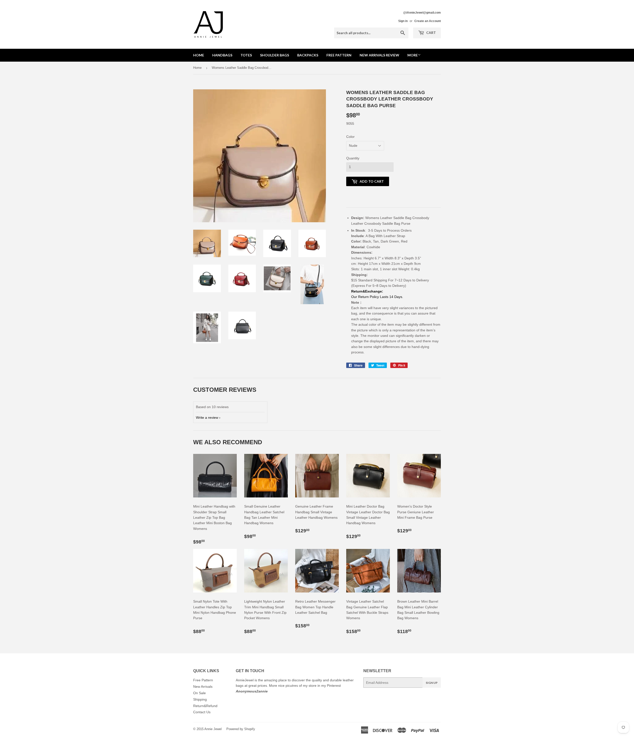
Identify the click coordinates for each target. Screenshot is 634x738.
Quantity (352, 158)
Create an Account (427, 21)
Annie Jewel (213, 729)
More (412, 55)
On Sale (199, 693)
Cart (430, 32)
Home (198, 55)
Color (350, 137)
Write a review (207, 417)
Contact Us (202, 712)
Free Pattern (338, 55)
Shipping (200, 699)
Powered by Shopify (240, 729)
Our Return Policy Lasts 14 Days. (377, 297)
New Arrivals (202, 687)
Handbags (222, 55)
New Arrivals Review (379, 55)
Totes (246, 55)
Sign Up (432, 683)
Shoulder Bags (274, 55)
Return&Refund (205, 706)
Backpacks (307, 55)
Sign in (403, 21)
